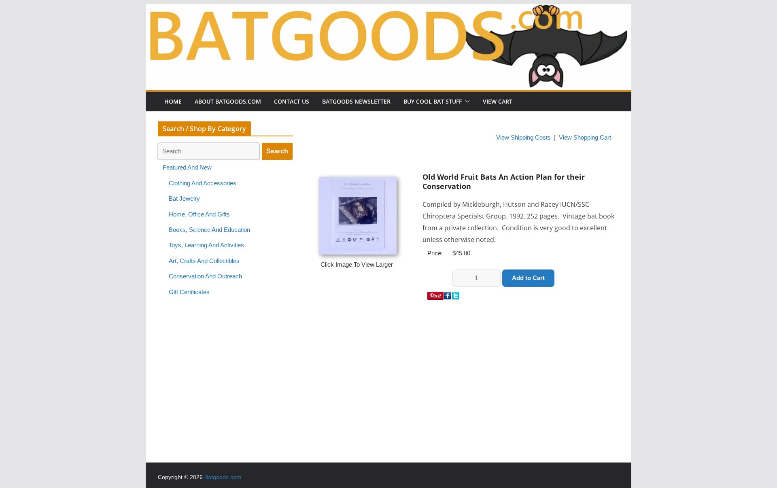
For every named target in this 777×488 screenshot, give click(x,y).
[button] (466, 101)
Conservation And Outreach (205, 276)
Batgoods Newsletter (356, 101)
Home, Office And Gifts (199, 214)
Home (173, 101)
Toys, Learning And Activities (206, 245)
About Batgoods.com (228, 101)
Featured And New (187, 167)
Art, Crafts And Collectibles (204, 261)
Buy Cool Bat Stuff (432, 101)
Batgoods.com (222, 477)
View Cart (497, 101)
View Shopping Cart (585, 137)
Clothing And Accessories (202, 183)
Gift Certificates (189, 292)
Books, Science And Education (209, 230)
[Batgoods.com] (388, 9)
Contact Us (291, 101)
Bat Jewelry (184, 198)
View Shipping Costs (523, 137)
